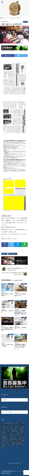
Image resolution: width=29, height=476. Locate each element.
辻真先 (9, 444)
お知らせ (5, 253)
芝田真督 (13, 442)
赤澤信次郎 (4, 444)
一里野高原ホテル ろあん (7, 427)
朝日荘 (20, 436)
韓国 (22, 444)
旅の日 (22, 433)
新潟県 (18, 433)
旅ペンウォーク (5, 435)
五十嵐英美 (21, 427)
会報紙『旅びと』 (14, 429)
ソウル (24, 425)
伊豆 (8, 429)
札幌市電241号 (5, 438)
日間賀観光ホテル (5, 436)
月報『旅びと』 (13, 253)
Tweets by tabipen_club (14, 463)
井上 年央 (4, 429)
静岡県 (17, 444)
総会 (3, 442)
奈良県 (8, 431)
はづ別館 (16, 423)
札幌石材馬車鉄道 (13, 438)
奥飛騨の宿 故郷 (14, 431)
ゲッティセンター (11, 425)
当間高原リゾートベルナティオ (8, 433)
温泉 (24, 438)
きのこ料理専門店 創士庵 (7, 423)
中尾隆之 (16, 427)
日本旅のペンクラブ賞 (21, 435)
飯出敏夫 (3, 446)
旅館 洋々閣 (12, 435)
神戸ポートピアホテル (15, 440)
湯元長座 (3, 440)
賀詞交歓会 (18, 442)
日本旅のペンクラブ (16, 471)
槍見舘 (20, 438)
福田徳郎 (23, 440)
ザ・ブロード (19, 425)
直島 (8, 440)
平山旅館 (21, 431)
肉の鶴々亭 (7, 442)
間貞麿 (13, 444)
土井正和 (3, 431)
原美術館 (21, 429)
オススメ (3, 425)
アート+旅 (21, 423)
